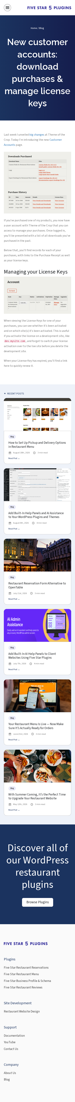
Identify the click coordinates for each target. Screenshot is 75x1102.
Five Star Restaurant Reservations (26, 968)
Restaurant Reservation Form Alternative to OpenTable (37, 585)
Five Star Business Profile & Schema (27, 981)
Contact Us (11, 1049)
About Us (10, 1073)
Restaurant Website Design (22, 1011)
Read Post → (14, 458)
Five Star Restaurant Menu (21, 974)
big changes (36, 135)
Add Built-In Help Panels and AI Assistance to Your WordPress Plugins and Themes (36, 515)
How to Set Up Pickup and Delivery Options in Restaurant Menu (37, 445)
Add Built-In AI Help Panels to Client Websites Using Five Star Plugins (32, 656)
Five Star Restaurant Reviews (23, 987)
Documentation (14, 1036)
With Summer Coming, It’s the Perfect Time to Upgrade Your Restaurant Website (37, 797)
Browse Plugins (37, 902)
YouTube (9, 1042)
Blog (41, 28)
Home (34, 28)
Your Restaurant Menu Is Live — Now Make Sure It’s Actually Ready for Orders (36, 726)
